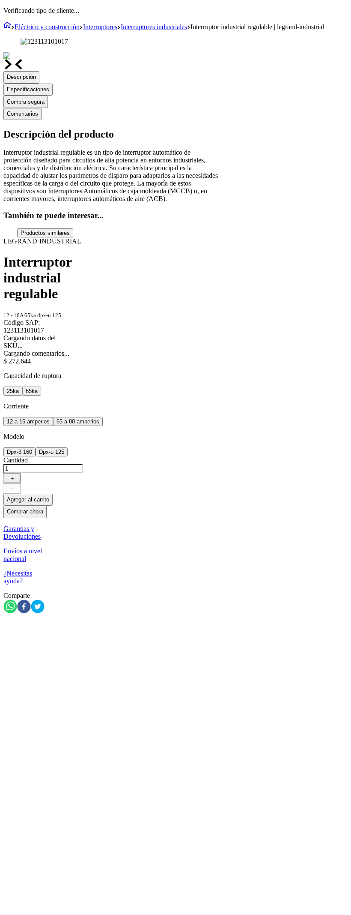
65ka (32, 391)
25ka (13, 391)
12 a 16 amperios (28, 421)
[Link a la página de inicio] (7, 26)
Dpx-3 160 (19, 452)
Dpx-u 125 (51, 452)
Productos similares (45, 233)
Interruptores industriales (154, 26)
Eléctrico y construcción (47, 26)
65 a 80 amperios (78, 421)
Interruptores (100, 26)
